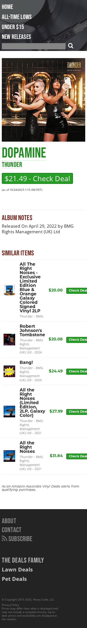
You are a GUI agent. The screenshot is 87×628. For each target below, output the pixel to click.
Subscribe (20, 538)
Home (7, 6)
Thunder (12, 164)
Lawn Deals (17, 569)
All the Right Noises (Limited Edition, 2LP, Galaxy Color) (32, 403)
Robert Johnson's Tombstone (32, 331)
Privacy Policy (10, 605)
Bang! (26, 363)
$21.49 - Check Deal (37, 178)
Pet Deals (14, 578)
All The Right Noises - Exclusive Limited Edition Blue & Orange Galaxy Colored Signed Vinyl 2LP (30, 288)
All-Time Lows (17, 16)
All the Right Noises (27, 447)
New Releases (16, 36)
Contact (11, 529)
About (9, 521)
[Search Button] (70, 46)
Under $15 (13, 26)
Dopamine (24, 152)
